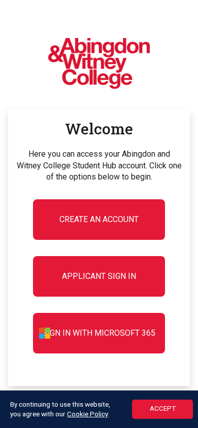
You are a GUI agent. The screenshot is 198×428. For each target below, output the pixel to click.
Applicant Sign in (99, 276)
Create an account (99, 219)
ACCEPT (163, 408)
